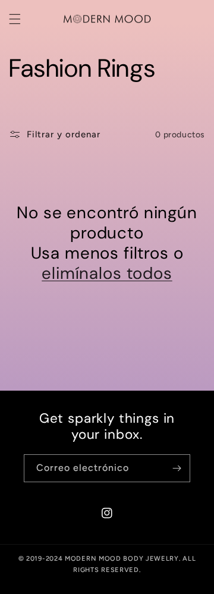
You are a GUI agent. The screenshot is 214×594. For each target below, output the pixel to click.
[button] (15, 19)
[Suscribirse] (176, 468)
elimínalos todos (107, 273)
